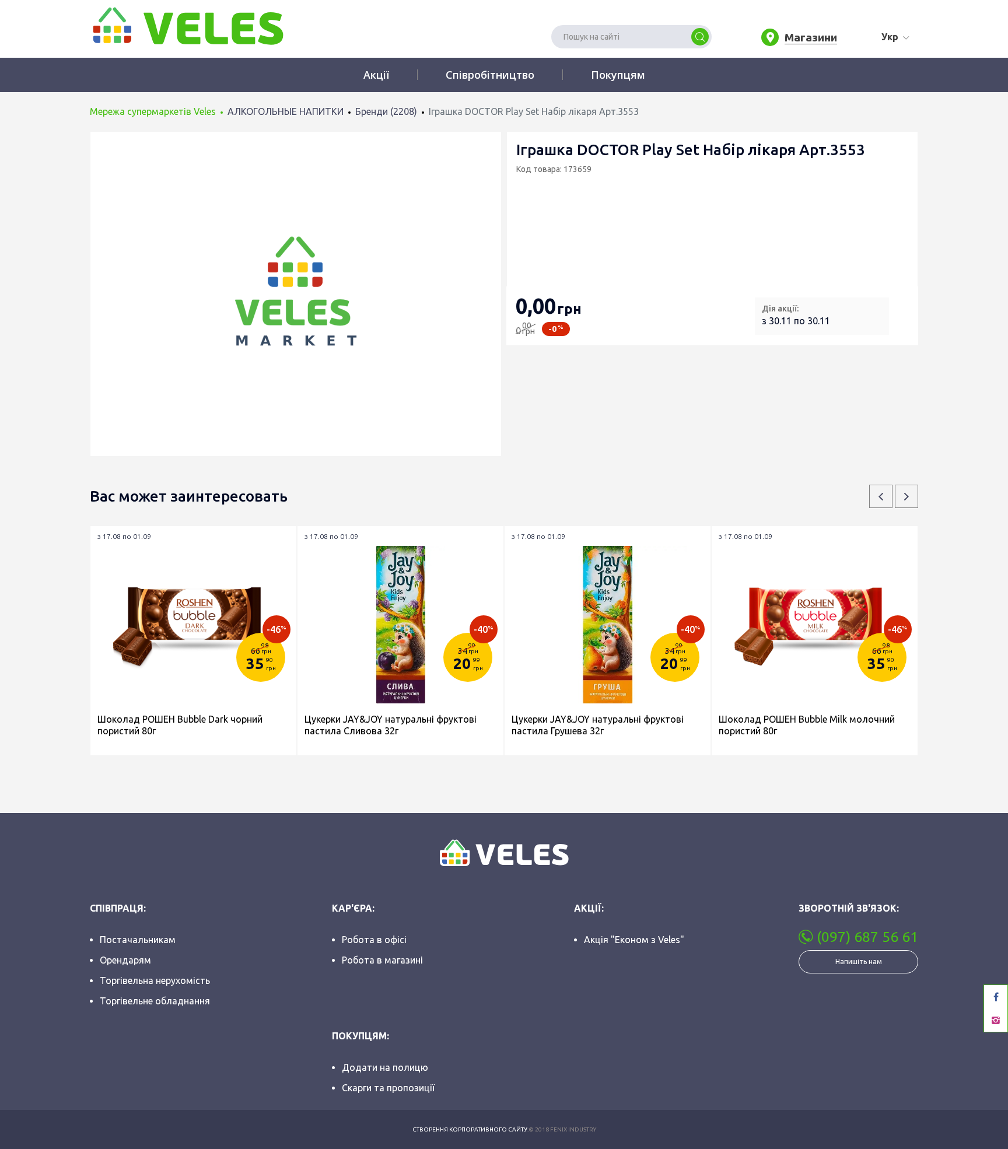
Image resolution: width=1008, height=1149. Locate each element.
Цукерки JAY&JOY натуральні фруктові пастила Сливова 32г (390, 725)
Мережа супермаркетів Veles (153, 111)
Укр (889, 36)
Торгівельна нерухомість (155, 980)
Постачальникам (138, 939)
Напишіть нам (858, 961)
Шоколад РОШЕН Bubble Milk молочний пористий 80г (807, 725)
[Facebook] (995, 996)
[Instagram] (995, 1020)
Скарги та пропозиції (388, 1088)
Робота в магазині (382, 960)
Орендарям (125, 960)
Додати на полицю (385, 1067)
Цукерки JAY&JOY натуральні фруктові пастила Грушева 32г (598, 725)
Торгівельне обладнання (155, 1001)
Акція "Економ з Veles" (634, 939)
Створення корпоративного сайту (469, 1129)
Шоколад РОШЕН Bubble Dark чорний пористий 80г (179, 725)
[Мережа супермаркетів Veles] (187, 25)
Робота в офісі (374, 939)
